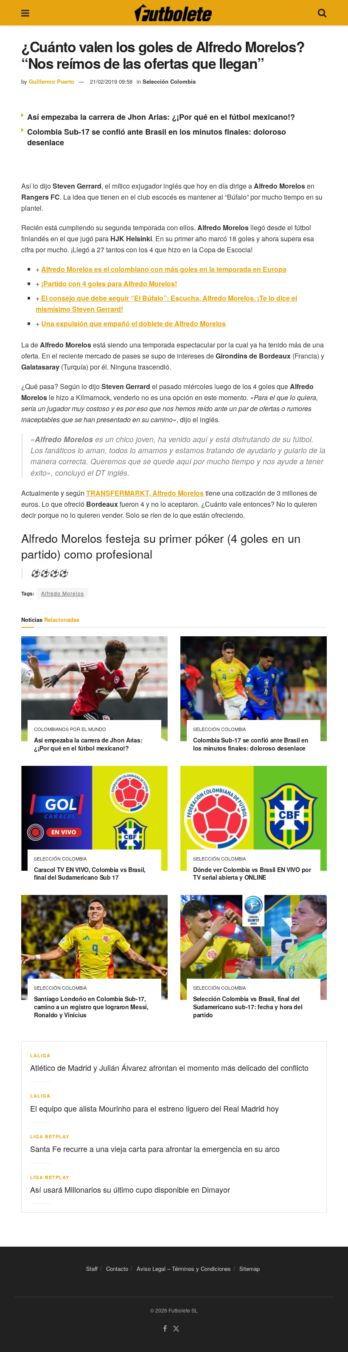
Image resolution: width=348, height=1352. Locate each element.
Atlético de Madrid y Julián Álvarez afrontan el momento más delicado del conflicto (169, 1067)
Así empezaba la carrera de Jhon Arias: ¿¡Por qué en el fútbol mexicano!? (161, 116)
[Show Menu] (25, 12)
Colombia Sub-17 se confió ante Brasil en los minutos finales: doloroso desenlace (156, 137)
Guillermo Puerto (51, 81)
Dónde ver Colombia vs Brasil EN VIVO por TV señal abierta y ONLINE (252, 873)
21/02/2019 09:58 (111, 81)
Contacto (117, 1269)
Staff (92, 1269)
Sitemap (249, 1269)
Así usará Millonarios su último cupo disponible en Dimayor (130, 1189)
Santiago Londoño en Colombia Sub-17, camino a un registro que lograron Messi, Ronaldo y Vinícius (91, 1006)
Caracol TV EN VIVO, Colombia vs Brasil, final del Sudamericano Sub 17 (90, 873)
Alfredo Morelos (62, 593)
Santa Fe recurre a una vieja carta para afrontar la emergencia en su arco (155, 1148)
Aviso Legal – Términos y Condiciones (184, 1269)
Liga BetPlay (49, 1136)
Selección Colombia (169, 81)
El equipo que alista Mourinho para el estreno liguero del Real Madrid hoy (154, 1108)
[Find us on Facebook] (165, 1329)
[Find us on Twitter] (176, 1329)
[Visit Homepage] (173, 12)
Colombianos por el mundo (70, 729)
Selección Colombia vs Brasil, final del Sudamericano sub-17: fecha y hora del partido (248, 1006)
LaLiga (40, 1055)
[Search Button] (322, 12)
